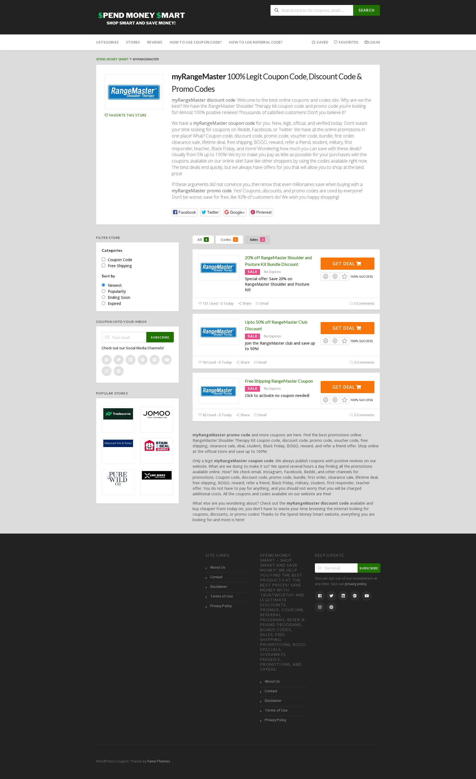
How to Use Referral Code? (256, 42)
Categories (107, 42)
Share (246, 303)
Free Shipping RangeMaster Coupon (279, 380)
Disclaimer (218, 586)
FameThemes (158, 761)
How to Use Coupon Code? (196, 42)
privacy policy (355, 583)
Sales (256, 239)
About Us (217, 567)
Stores (133, 42)
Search (367, 10)
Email (264, 303)
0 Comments (363, 303)
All (202, 239)
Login (374, 42)
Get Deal (344, 264)
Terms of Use (221, 596)
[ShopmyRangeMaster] (133, 92)
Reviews (154, 42)
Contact (216, 577)
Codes (228, 239)
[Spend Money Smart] (142, 17)
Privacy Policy (221, 606)
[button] (185, 212)
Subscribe (160, 337)
